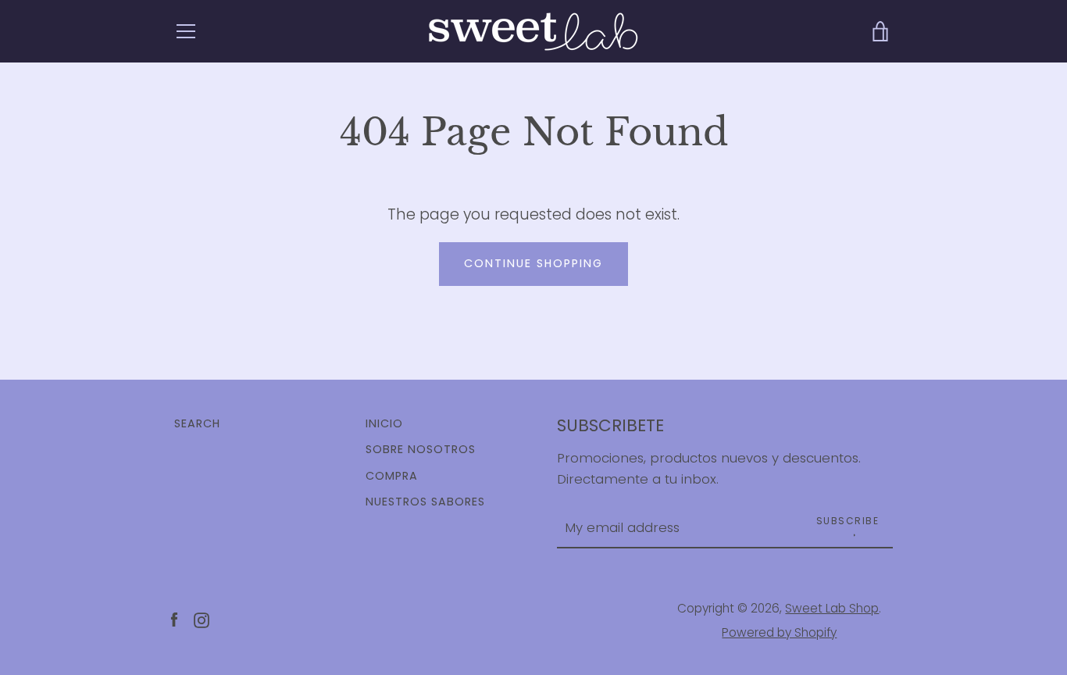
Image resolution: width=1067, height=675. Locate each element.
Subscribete (610, 425)
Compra (392, 476)
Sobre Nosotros (421, 449)
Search (197, 423)
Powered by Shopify (779, 632)
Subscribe (848, 520)
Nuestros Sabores (425, 501)
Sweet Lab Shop (832, 608)
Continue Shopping (533, 263)
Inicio (384, 423)
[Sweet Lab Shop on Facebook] (174, 619)
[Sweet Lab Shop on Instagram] (201, 619)
